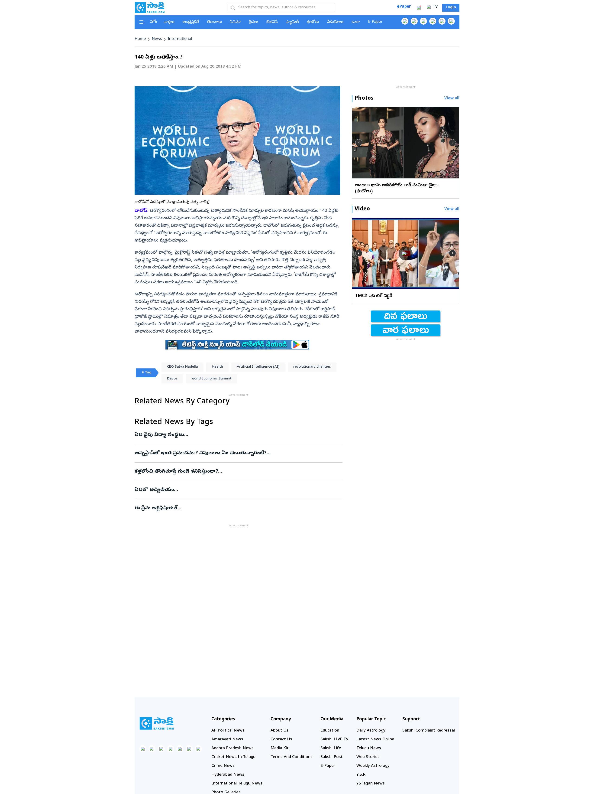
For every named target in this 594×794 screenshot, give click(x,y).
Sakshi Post (331, 757)
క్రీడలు (253, 22)
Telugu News (368, 748)
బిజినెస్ (272, 22)
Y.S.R (360, 775)
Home (140, 39)
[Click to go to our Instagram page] (432, 21)
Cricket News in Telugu (233, 757)
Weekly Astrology (373, 766)
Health (217, 367)
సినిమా (235, 22)
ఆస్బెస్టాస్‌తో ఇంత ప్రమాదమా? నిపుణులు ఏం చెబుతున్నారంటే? (236, 453)
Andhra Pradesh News (232, 748)
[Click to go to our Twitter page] (423, 21)
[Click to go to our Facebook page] (404, 21)
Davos (172, 378)
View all (451, 99)
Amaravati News (227, 739)
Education (329, 730)
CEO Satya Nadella (182, 367)
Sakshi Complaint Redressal (428, 730)
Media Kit (280, 748)
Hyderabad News (227, 775)
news (157, 39)
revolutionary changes (312, 367)
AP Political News (228, 730)
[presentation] (358, 142)
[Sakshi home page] (156, 723)
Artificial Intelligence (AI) (258, 367)
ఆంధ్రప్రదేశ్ (191, 22)
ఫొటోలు (313, 22)
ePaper (404, 7)
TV (435, 7)
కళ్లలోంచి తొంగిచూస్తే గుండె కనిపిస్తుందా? (238, 471)
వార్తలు (169, 22)
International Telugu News (236, 783)
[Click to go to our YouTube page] (442, 21)
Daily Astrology (370, 730)
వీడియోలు (335, 22)
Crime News (223, 766)
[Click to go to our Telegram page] (189, 748)
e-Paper (375, 22)
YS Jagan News (370, 783)
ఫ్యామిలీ (292, 22)
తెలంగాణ (214, 22)
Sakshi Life (330, 748)
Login (451, 7)
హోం (153, 22)
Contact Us (281, 739)
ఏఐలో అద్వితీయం (238, 490)
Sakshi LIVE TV (334, 739)
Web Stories (368, 757)
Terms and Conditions (292, 757)
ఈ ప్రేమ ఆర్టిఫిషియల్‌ (234, 508)
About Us (279, 730)
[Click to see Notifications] (418, 7)
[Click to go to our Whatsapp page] (414, 21)
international (180, 39)
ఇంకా (356, 22)
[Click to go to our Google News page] (451, 21)
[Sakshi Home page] (150, 7)
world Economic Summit (211, 378)
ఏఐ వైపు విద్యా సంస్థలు (229, 435)
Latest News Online (375, 739)
